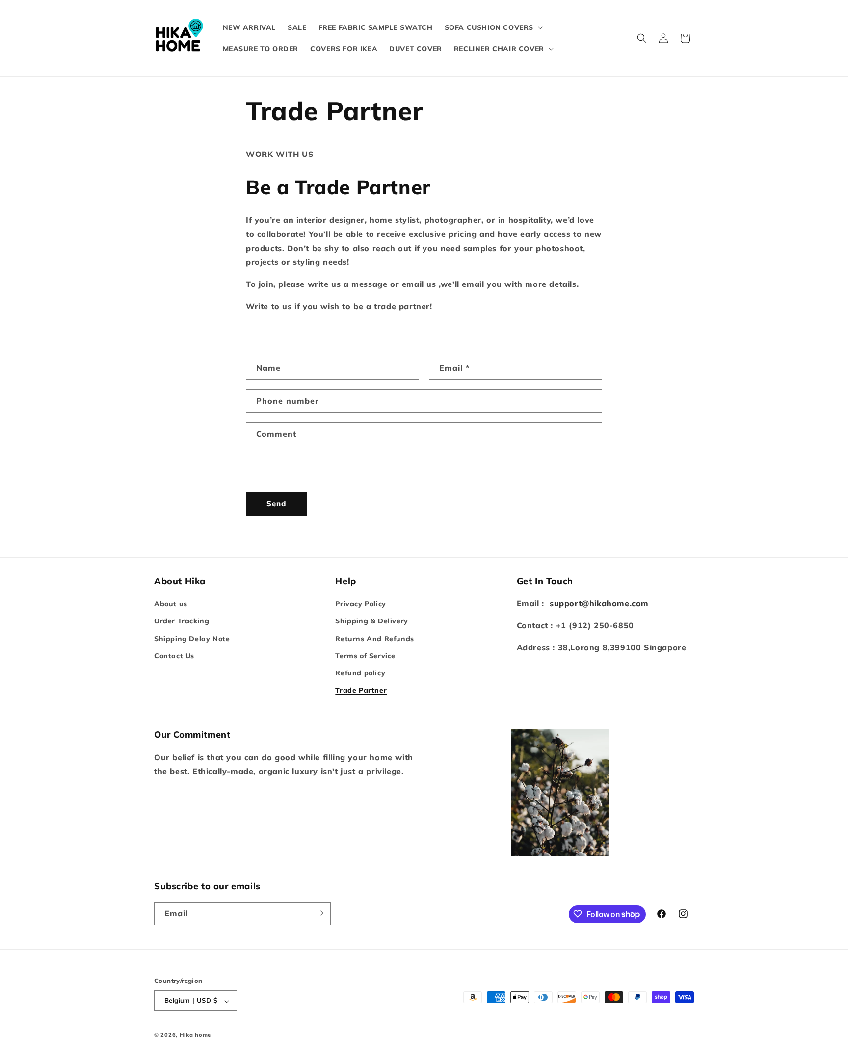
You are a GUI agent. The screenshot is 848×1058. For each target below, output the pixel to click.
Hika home (195, 1035)
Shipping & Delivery (371, 621)
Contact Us (174, 655)
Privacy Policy (360, 604)
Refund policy (360, 673)
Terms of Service (365, 655)
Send (276, 503)
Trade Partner (361, 690)
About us (170, 604)
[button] (493, 27)
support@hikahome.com (598, 604)
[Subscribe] (319, 913)
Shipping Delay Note (192, 638)
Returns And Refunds (374, 638)
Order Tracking (181, 621)
